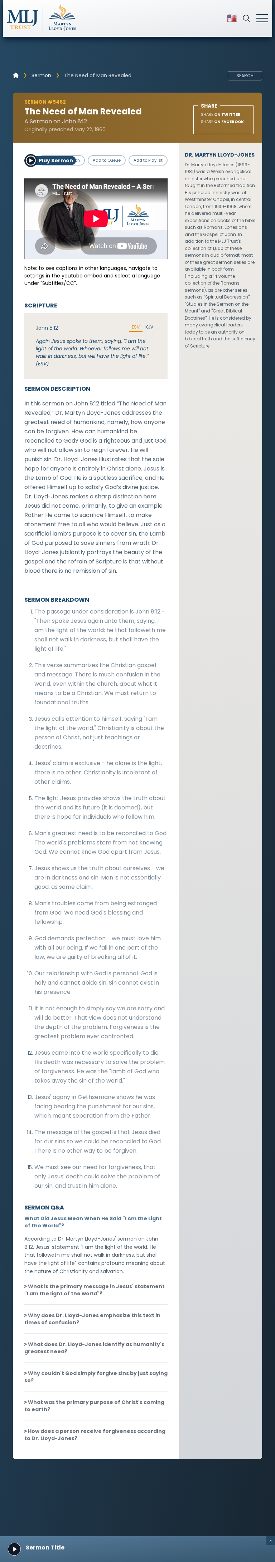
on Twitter (221, 114)
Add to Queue (107, 160)
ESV (136, 327)
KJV (149, 327)
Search (245, 76)
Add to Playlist (148, 160)
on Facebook (222, 121)
